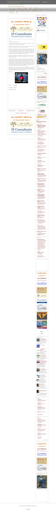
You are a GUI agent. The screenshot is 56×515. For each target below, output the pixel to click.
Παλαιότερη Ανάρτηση (30, 110)
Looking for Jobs (11, 12)
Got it (48, 2)
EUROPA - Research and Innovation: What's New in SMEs (41, 201)
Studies (30, 9)
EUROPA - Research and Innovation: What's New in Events (41, 216)
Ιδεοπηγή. (39, 428)
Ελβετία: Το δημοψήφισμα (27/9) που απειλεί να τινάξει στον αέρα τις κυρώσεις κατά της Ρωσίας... (42, 430)
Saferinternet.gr (40, 406)
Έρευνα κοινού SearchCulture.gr (41, 256)
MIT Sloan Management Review (42, 121)
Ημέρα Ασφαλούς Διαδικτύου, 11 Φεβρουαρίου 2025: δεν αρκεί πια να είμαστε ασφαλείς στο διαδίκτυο (42, 408)
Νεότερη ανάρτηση (12, 110)
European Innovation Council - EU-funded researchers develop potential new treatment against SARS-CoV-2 (42, 176)
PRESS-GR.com (40, 424)
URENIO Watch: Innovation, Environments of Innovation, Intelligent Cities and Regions (42, 126)
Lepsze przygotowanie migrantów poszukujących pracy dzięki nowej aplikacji (42, 171)
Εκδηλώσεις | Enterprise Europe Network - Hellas (42, 231)
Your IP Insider (40, 160)
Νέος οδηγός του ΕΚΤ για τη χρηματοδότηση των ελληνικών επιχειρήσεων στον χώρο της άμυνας (42, 139)
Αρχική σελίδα (20, 110)
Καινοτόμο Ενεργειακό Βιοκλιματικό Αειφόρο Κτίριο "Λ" (43, 391)
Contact (17, 12)
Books (26, 9)
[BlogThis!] (14, 85)
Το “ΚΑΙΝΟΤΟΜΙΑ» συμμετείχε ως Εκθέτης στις (43, 369)
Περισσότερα (10, 71)
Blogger (29, 509)
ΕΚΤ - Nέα (39, 137)
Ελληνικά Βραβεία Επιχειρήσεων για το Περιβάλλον (42, 350)
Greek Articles (35, 9)
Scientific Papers (20, 9)
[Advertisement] (18, 16)
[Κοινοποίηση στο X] (15, 85)
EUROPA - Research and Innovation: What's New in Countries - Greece (41, 184)
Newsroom (39, 156)
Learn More (44, 2)
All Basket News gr (40, 414)
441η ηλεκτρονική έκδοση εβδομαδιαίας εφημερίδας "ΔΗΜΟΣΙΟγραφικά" (41, 253)
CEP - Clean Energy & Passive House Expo (43, 355)
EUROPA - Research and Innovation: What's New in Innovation (41, 207)
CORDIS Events (40, 164)
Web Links (40, 9)
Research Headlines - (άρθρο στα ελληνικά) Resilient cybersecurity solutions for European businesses (42, 203)
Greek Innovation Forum (12, 9)
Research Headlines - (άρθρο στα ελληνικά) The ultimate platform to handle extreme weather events (42, 186)
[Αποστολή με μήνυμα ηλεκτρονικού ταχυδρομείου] (13, 85)
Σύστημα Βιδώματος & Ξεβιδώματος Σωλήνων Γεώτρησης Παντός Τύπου (43, 339)
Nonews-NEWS (40, 437)
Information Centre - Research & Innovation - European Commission (42, 234)
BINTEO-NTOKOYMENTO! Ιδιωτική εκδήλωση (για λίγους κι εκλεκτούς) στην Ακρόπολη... (42, 426)
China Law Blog (40, 211)
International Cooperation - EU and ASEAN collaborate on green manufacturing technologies (42, 191)
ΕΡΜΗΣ (39, 251)
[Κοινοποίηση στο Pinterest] (16, 85)
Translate (43, 69)
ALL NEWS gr (39, 399)
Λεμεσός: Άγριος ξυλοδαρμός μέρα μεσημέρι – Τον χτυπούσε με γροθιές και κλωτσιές (42, 434)
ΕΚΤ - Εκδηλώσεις (40, 142)
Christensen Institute (40, 149)
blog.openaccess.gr (40, 255)
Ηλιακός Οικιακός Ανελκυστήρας (42, 384)
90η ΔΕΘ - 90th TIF (42, 379)
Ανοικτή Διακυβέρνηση (41, 239)
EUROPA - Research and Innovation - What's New (41, 173)
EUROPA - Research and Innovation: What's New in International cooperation (41, 195)
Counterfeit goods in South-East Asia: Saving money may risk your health (42, 162)
